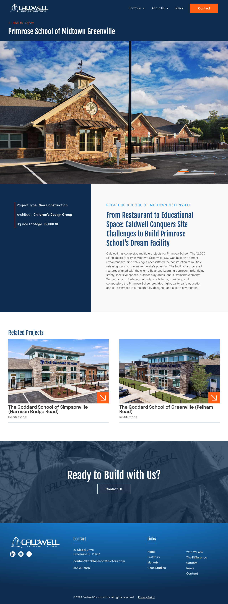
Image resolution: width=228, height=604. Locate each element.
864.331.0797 (81, 568)
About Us (158, 8)
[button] (183, 171)
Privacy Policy (146, 597)
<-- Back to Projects (21, 23)
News (179, 8)
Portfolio (135, 8)
